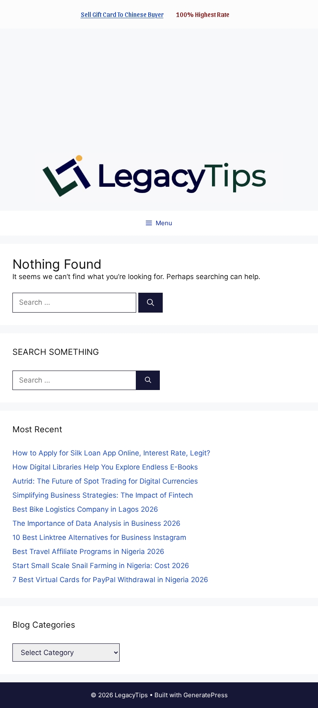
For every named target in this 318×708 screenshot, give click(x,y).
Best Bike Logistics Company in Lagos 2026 (85, 509)
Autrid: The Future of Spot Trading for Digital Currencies (105, 481)
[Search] (150, 303)
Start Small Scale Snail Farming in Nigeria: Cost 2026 (100, 565)
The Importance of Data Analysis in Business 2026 (96, 523)
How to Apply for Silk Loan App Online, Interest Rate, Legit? (111, 453)
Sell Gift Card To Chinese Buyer (122, 14)
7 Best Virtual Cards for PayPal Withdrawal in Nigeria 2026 (110, 580)
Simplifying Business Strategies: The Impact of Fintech (102, 495)
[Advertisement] (159, 86)
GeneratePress (205, 695)
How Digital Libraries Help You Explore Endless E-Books (105, 467)
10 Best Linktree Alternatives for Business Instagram (99, 537)
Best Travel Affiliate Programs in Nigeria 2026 (88, 551)
